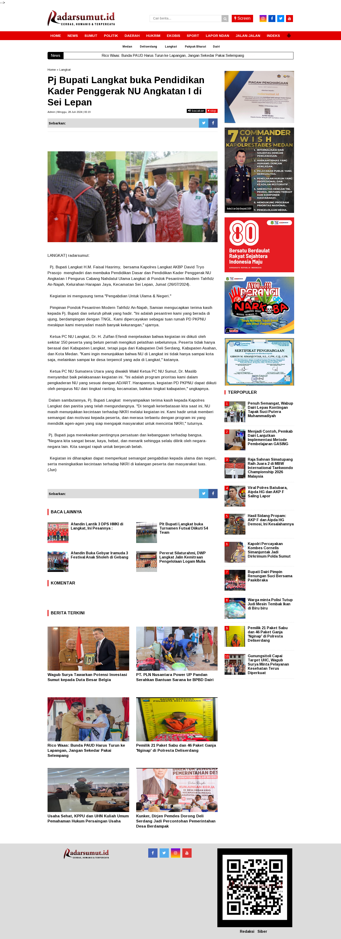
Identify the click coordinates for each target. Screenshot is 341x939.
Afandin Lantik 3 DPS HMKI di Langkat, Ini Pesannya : (97, 526)
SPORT (193, 36)
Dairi (216, 46)
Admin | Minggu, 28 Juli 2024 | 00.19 (69, 112)
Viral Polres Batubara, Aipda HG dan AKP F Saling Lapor (267, 492)
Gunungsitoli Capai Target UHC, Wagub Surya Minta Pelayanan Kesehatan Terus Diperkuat (268, 664)
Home (52, 69)
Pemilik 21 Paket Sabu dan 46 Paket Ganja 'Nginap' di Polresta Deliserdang (268, 634)
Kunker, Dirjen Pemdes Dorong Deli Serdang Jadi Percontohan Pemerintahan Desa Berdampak (176, 821)
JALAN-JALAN (248, 36)
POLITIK (111, 36)
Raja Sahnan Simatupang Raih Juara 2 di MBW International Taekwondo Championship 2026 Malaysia (270, 467)
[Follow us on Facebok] (153, 853)
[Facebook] (213, 123)
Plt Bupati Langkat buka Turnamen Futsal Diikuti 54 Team (183, 528)
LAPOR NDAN (217, 36)
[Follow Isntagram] (175, 853)
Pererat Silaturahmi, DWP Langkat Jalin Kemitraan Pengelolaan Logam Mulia (182, 557)
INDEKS (273, 36)
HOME (55, 36)
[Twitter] (203, 123)
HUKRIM (153, 36)
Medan (127, 46)
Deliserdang (148, 46)
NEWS (73, 36)
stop (212, 110)
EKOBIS (173, 36)
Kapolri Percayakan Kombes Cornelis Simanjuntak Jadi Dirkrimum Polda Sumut (269, 550)
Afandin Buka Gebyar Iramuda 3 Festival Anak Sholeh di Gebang (99, 555)
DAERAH (132, 36)
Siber (262, 931)
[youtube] (289, 18)
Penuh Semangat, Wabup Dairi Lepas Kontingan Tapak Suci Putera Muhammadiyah (270, 409)
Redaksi (247, 931)
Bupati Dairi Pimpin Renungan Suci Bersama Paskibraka (270, 576)
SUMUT (90, 36)
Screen (243, 18)
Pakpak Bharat (195, 46)
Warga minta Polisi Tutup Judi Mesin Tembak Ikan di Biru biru (270, 604)
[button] (288, 33)
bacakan (197, 110)
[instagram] (263, 18)
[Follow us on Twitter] (164, 853)
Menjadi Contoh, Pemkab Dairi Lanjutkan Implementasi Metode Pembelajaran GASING (270, 437)
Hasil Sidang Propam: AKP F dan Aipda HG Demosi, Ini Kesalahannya (271, 520)
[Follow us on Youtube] (187, 853)
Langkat (171, 46)
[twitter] (280, 18)
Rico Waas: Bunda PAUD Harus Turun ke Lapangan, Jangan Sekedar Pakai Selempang (86, 750)
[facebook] (271, 18)
